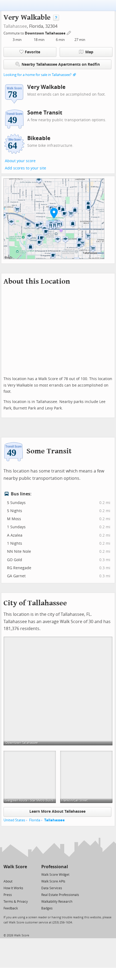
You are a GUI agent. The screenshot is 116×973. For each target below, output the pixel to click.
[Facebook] (15, 874)
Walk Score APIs (53, 881)
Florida (34, 820)
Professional (54, 866)
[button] (54, 213)
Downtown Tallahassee (45, 33)
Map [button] (89, 52)
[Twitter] (7, 874)
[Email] (23, 874)
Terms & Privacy (16, 901)
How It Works (13, 888)
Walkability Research (56, 901)
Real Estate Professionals (60, 895)
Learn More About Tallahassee (57, 811)
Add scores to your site (25, 168)
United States (14, 820)
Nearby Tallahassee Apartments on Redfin (61, 64)
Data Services (51, 888)
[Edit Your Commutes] (69, 32)
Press (8, 895)
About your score (20, 161)
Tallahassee (15, 26)
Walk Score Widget (55, 875)
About (8, 881)
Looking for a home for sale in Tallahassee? (37, 75)
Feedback (11, 908)
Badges (47, 908)
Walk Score (15, 866)
